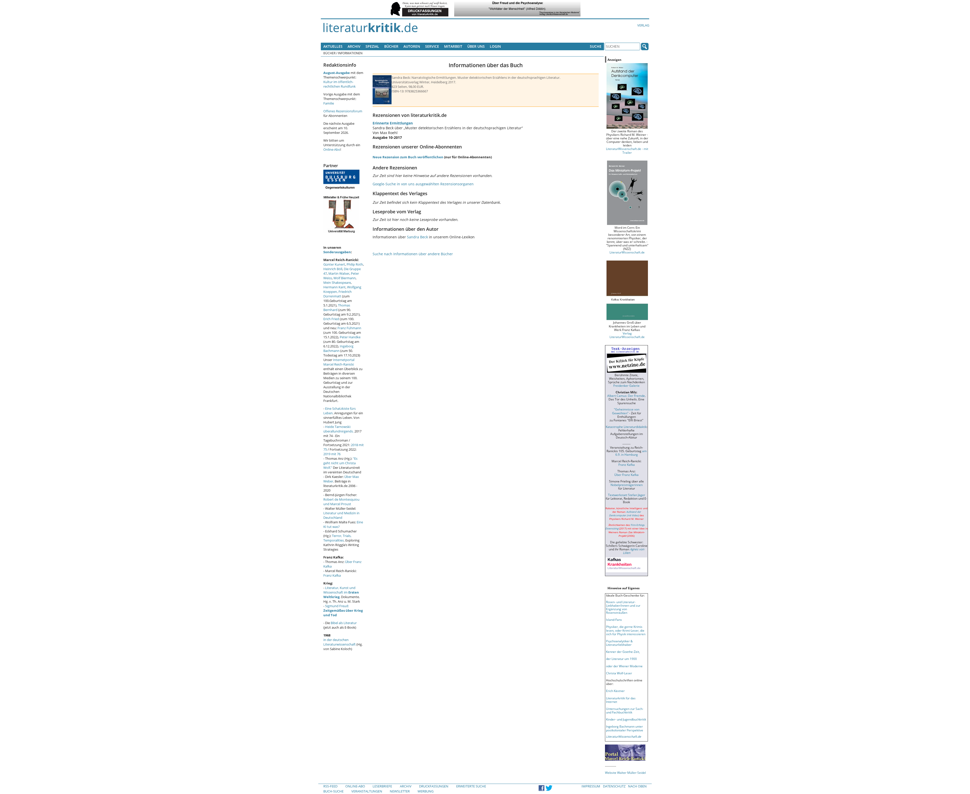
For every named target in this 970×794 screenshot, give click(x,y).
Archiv (354, 46)
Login (495, 46)
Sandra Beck (417, 237)
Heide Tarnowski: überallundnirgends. (338, 428)
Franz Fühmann (349, 328)
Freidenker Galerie (626, 385)
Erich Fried (331, 319)
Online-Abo (331, 149)
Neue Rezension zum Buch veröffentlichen (408, 157)
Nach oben (637, 786)
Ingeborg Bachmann (338, 348)
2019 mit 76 (332, 454)
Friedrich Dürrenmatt (337, 293)
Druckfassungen (433, 786)
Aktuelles (333, 46)
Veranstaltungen (366, 791)
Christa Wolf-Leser (619, 673)
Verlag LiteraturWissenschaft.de (627, 335)
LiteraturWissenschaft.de (627, 252)
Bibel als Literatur (344, 623)
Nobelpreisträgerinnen (627, 485)
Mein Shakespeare (337, 282)
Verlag (643, 25)
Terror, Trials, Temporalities (337, 538)
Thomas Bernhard (336, 307)
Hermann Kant (334, 287)
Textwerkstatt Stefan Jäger (626, 495)
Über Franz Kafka (626, 475)
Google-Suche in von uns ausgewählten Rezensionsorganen (423, 184)
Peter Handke (350, 337)
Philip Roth (355, 264)
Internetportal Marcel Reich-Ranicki (338, 362)
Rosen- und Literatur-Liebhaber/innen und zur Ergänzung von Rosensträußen (623, 607)
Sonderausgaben (337, 252)
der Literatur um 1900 (621, 659)
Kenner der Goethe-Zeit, (623, 652)
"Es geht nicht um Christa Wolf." (340, 463)
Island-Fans (614, 620)
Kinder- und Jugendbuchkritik (626, 719)
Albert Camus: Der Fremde (626, 396)
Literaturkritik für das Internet (621, 700)
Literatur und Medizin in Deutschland (341, 515)
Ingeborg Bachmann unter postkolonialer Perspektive (624, 728)
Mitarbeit (453, 46)
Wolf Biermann (344, 278)
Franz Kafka (332, 575)
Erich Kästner (615, 691)
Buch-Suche (333, 791)
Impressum (590, 786)
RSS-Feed (330, 786)
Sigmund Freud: (343, 610)
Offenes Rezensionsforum (342, 111)
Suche (595, 46)
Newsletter (400, 791)
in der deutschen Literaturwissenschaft (339, 642)
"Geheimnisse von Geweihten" (625, 411)
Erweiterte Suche (471, 786)
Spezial (372, 46)
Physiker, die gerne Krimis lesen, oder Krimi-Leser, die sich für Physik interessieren (625, 630)
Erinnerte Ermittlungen (393, 123)
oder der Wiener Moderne (624, 666)
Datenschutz (614, 786)
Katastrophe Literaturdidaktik (626, 427)
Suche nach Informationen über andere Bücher (413, 253)
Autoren (411, 46)
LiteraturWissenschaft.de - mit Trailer (627, 150)
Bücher (391, 46)
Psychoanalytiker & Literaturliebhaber (619, 643)
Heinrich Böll (332, 269)
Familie (328, 103)
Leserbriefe (382, 786)
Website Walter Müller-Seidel (625, 773)
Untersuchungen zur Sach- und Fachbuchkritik (624, 710)
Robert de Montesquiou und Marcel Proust (341, 501)
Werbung (425, 791)
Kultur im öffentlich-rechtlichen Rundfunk (339, 84)
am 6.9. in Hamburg (631, 452)
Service (432, 46)
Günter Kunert (334, 264)
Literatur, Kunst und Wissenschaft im (341, 592)
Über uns (476, 46)
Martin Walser (338, 273)
